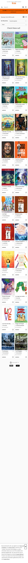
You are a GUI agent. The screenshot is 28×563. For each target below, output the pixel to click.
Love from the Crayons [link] (20, 269)
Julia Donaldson (19, 106)
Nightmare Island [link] (6, 77)
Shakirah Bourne (6, 78)
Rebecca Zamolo (6, 298)
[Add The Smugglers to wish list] (26, 357)
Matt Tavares (5, 51)
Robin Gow (5, 106)
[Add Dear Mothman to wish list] (13, 110)
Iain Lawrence (5, 352)
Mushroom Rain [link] (18, 131)
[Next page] (18, 362)
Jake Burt (5, 188)
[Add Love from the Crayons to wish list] (26, 275)
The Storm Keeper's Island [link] (20, 241)
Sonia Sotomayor (6, 215)
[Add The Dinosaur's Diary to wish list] (26, 110)
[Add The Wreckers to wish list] (13, 357)
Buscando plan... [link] (19, 214)
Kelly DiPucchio (19, 188)
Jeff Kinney (19, 215)
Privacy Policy (12, 547)
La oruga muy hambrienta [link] (20, 296)
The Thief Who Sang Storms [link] (20, 77)
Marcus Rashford (20, 160)
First (11, 365)
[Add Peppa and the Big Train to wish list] (26, 55)
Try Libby (5, 10)
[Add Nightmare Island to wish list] (13, 83)
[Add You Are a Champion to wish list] (26, 165)
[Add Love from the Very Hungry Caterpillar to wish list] (13, 330)
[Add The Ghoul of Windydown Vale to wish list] (13, 193)
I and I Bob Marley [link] (6, 159)
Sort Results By (4, 21)
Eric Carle (18, 298)
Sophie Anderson (20, 78)
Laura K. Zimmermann (21, 133)
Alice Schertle (5, 133)
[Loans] (23, 7)
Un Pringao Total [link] (6, 241)
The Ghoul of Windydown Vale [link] (7, 186)
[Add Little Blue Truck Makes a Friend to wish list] (13, 138)
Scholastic (18, 51)
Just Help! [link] (4, 214)
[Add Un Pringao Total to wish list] (13, 247)
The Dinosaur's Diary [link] (20, 104)
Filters (3, 24)
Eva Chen (5, 270)
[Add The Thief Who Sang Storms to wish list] (26, 83)
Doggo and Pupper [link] (19, 323)
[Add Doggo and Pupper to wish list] (26, 330)
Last (18, 365)
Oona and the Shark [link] (19, 186)
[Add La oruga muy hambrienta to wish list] (26, 302)
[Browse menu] (26, 7)
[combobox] (11, 7)
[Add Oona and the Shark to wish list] (26, 193)
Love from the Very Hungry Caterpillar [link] (7, 323)
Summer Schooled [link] (6, 296)
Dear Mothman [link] (5, 104)
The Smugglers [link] (18, 351)
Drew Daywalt (19, 270)
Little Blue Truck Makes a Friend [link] (7, 131)
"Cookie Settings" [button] (20, 554)
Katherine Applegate (20, 325)
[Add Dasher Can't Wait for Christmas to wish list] (13, 55)
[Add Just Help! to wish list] (13, 220)
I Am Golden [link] (5, 269)
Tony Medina (5, 160)
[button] (23, 17)
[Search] (2, 7)
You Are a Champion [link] (19, 159)
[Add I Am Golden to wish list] (13, 275)
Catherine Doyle (19, 243)
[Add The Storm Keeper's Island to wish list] (26, 247)
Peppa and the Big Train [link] (20, 49)
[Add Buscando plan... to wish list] (26, 220)
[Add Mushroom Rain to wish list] (26, 138)
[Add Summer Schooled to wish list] (13, 302)
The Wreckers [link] (5, 351)
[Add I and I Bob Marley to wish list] (13, 165)
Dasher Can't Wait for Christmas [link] (7, 49)
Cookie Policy (6, 559)
